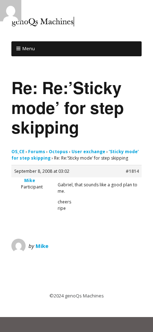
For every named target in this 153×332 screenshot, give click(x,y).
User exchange (88, 152)
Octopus (58, 152)
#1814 (132, 171)
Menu (28, 48)
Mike (42, 245)
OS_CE (18, 152)
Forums (36, 152)
